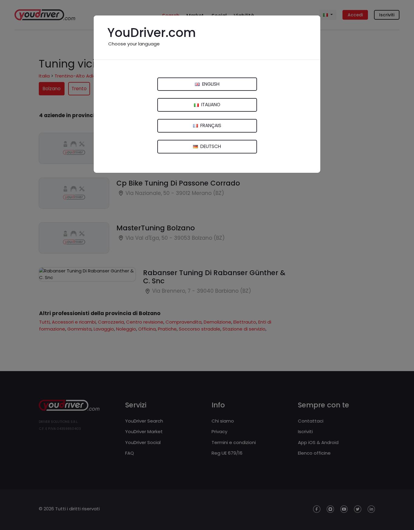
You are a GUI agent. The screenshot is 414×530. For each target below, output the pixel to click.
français (210, 125)
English (210, 84)
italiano (210, 104)
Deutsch (210, 146)
